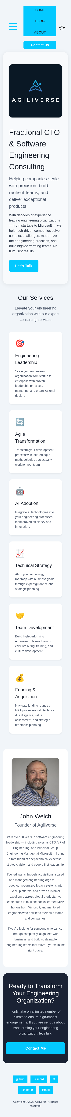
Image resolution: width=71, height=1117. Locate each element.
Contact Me (35, 1048)
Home (40, 10)
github (20, 1079)
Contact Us (40, 45)
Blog (40, 21)
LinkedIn (27, 1089)
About (40, 32)
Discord (39, 1079)
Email (46, 1089)
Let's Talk (23, 266)
